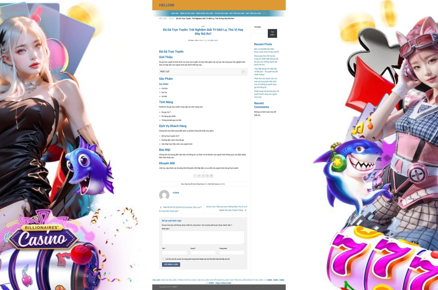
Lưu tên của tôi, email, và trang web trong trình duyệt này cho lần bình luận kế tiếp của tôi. (198, 259)
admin (216, 40)
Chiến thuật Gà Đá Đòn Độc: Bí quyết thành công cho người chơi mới (266, 94)
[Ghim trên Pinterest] (207, 176)
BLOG (264, 13)
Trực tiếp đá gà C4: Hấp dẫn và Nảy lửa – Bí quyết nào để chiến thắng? (266, 72)
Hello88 (175, 13)
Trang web (223, 248)
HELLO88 (166, 5)
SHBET (211, 283)
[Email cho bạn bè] (203, 176)
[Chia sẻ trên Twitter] (199, 176)
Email (193, 248)
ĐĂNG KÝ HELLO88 (187, 13)
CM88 (269, 280)
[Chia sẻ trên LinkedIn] (211, 176)
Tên (164, 248)
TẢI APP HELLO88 (221, 13)
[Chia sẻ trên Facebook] (195, 176)
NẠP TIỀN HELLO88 (253, 13)
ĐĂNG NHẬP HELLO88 (204, 13)
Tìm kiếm (257, 27)
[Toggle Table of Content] (242, 72)
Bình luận (166, 229)
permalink (221, 184)
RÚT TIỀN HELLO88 (237, 13)
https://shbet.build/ (223, 283)
